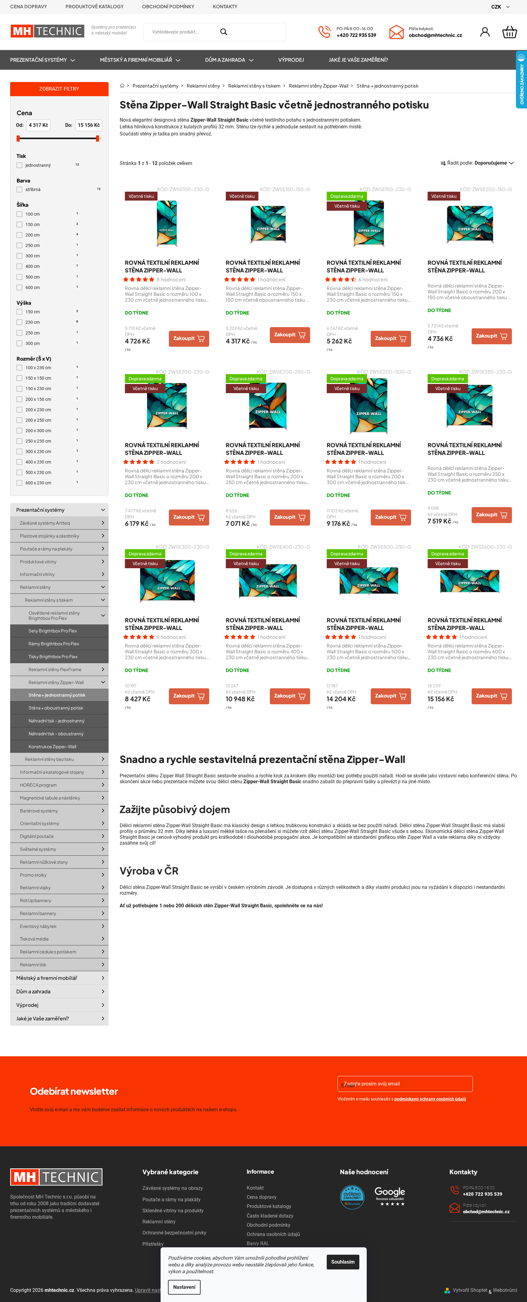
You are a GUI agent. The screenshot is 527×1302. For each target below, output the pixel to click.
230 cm (52, 322)
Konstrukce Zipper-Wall (52, 746)
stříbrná (63, 189)
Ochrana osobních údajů (273, 1234)
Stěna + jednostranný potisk (57, 695)
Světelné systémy (38, 849)
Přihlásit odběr (373, 1115)
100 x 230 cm (52, 367)
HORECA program (38, 785)
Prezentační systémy (40, 509)
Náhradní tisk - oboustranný (56, 733)
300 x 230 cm (52, 451)
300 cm (52, 255)
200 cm (52, 235)
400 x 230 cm (52, 461)
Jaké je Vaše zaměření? (42, 1018)
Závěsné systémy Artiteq (45, 523)
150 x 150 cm (52, 378)
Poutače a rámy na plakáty (46, 548)
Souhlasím (343, 1262)
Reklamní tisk (33, 964)
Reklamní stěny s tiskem (49, 600)
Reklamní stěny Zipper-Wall (56, 682)
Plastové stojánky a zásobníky (49, 535)
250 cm (52, 245)
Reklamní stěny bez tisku (49, 759)
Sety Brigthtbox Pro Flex (53, 631)
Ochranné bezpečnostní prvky (174, 1233)
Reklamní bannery (38, 913)
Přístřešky (153, 1244)
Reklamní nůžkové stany (44, 862)
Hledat (295, 31)
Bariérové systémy (39, 810)
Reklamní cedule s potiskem (48, 952)
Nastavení (184, 1287)
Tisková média (34, 939)
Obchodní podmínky (168, 6)
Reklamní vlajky (35, 887)
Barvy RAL (258, 1243)
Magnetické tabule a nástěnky (50, 797)
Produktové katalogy (95, 6)
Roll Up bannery (35, 900)
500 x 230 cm (52, 472)
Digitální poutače (37, 836)
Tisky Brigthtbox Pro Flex (53, 656)
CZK (496, 7)
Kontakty (225, 6)
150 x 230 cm (52, 388)
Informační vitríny (37, 574)
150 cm (52, 224)
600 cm (52, 287)
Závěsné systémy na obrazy (172, 1188)
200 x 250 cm (52, 420)
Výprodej (27, 1005)
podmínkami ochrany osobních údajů (430, 1099)
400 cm (52, 266)
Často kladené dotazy (270, 1216)
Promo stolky (33, 875)
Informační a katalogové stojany (52, 772)
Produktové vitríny (38, 561)
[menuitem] (48, 60)
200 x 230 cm (52, 409)
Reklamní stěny (35, 587)
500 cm (52, 277)
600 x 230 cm (52, 482)
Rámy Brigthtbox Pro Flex (54, 644)
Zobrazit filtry (59, 89)
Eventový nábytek (38, 926)
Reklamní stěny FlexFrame (55, 669)
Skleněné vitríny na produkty (173, 1211)
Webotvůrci (505, 1290)
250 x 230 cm (52, 441)
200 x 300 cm (52, 430)
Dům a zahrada (33, 991)
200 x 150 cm (52, 399)
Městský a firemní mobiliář (46, 978)
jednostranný (52, 165)
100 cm (52, 214)
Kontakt (255, 1188)
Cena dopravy (28, 6)
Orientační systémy (39, 823)
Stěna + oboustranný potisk (56, 708)
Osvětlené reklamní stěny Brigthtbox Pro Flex (54, 615)
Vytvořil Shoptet (470, 1290)
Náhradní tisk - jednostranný (57, 720)
